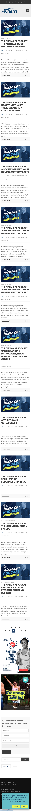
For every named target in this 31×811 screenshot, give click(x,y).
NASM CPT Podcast (6, 38)
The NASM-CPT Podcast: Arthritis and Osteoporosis (14, 420)
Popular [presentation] (6, 766)
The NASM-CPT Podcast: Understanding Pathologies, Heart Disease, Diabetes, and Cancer (14, 354)
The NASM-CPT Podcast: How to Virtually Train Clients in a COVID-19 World (14, 106)
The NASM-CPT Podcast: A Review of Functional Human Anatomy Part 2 (15, 230)
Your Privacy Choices (6, 810)
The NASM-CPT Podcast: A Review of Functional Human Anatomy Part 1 (15, 289)
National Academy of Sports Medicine (16, 50)
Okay (24, 806)
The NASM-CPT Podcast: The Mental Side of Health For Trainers (14, 44)
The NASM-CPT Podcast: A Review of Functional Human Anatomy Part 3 (15, 169)
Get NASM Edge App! (7, 782)
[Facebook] (6, 2)
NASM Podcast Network (8, 784)
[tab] (6, 766)
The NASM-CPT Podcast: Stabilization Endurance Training (14, 479)
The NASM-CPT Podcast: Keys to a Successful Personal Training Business (14, 588)
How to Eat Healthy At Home (10, 791)
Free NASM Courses (7, 789)
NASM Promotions (7, 787)
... (19, 627)
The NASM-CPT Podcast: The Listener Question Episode (14, 526)
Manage (16, 806)
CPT (2, 520)
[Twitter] (18, 2)
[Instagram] (9, 2)
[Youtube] (21, 2)
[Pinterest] (15, 2)
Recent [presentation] (15, 766)
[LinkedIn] (12, 2)
